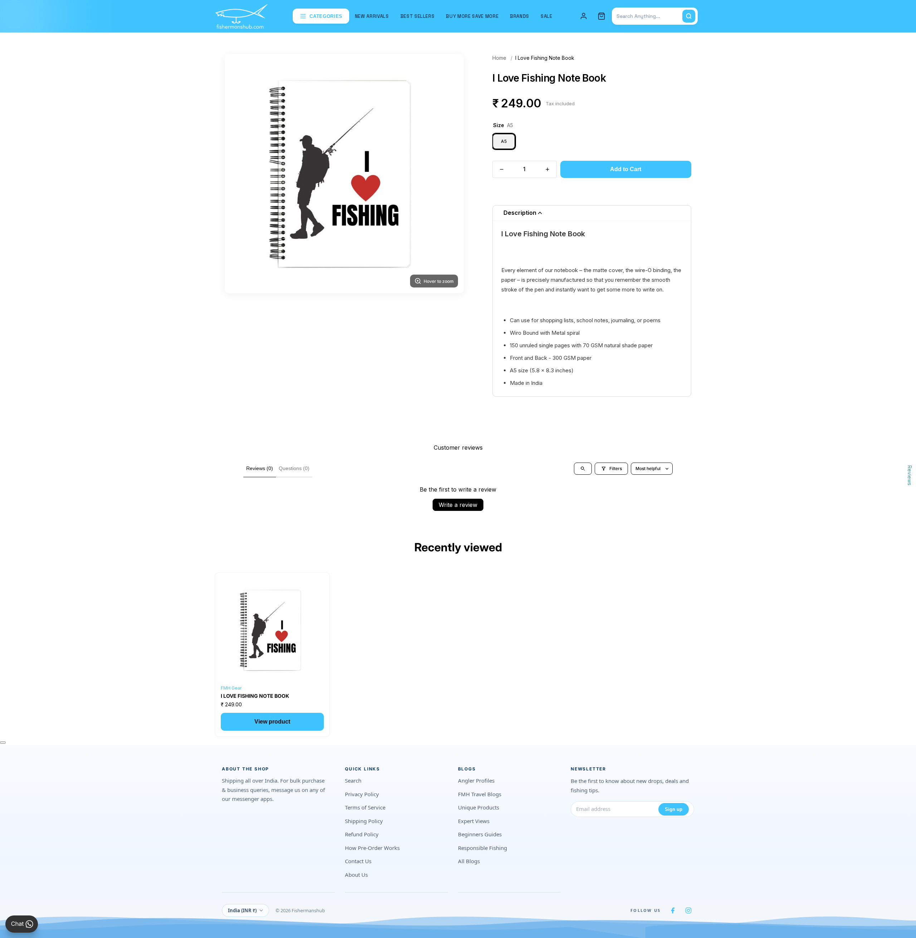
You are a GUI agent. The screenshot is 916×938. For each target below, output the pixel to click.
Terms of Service (365, 807)
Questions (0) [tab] (294, 468)
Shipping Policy (364, 821)
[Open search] (583, 469)
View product (272, 722)
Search (353, 780)
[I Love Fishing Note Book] (272, 630)
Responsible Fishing (482, 847)
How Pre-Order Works (372, 847)
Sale (546, 16)
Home (499, 58)
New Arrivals (372, 16)
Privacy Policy (362, 794)
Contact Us (358, 861)
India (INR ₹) (242, 910)
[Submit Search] (688, 16)
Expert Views (473, 821)
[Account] (583, 16)
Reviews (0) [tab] (259, 468)
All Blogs (469, 861)
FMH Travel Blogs (479, 794)
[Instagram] (688, 910)
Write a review (458, 504)
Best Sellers (417, 16)
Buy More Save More (472, 16)
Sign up (673, 809)
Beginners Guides (480, 834)
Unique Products (478, 807)
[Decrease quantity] (501, 169)
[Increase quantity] (547, 169)
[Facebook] (672, 910)
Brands (519, 16)
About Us (356, 874)
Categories (326, 16)
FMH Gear (231, 688)
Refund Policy (362, 834)
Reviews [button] (910, 475)
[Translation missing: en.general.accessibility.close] (3, 742)
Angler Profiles (476, 780)
